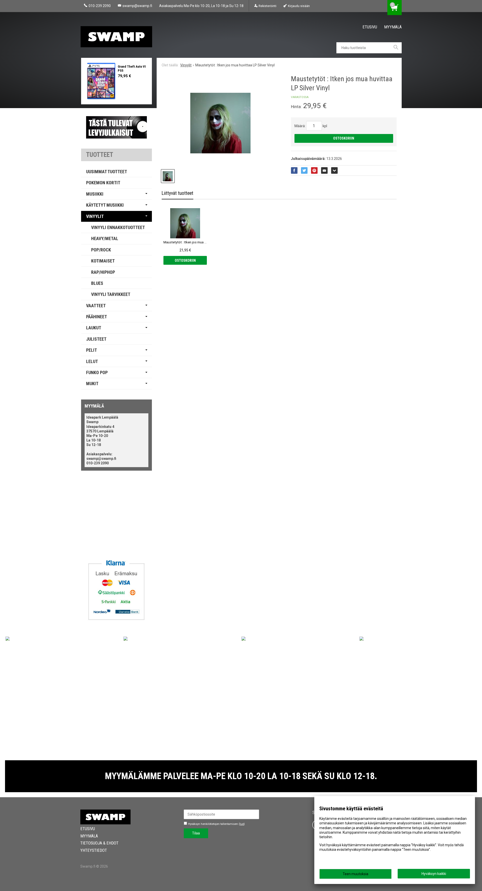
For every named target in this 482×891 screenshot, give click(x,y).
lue (242, 824)
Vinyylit (95, 216)
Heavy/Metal (104, 238)
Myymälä (393, 26)
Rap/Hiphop (103, 272)
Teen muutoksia (355, 874)
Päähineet (96, 316)
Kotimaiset (103, 260)
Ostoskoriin (343, 138)
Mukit (92, 383)
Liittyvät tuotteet (177, 193)
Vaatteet (96, 305)
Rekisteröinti (267, 6)
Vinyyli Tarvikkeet (110, 294)
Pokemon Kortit (103, 182)
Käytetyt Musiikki (105, 205)
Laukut (93, 327)
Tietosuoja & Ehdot (99, 842)
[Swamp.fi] (118, 35)
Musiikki (94, 194)
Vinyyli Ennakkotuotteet (118, 227)
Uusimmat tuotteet (106, 171)
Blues (97, 283)
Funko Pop (97, 372)
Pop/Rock (101, 249)
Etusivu (370, 26)
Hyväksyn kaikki (433, 874)
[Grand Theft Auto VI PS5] (101, 81)
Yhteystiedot (93, 850)
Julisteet (96, 339)
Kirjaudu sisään (299, 6)
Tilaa (196, 833)
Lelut (92, 361)
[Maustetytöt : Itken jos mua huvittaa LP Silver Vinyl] (220, 123)
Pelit (91, 350)
